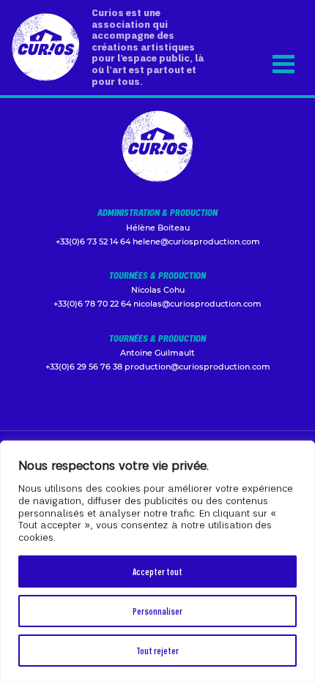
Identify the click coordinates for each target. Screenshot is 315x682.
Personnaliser (157, 610)
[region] (157, 561)
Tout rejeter (157, 650)
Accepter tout (157, 571)
